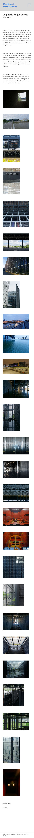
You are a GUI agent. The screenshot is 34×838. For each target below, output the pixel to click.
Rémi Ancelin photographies (10, 5)
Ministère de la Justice (17, 32)
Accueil (5, 807)
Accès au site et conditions (9, 834)
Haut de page (7, 803)
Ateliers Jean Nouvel (18, 30)
